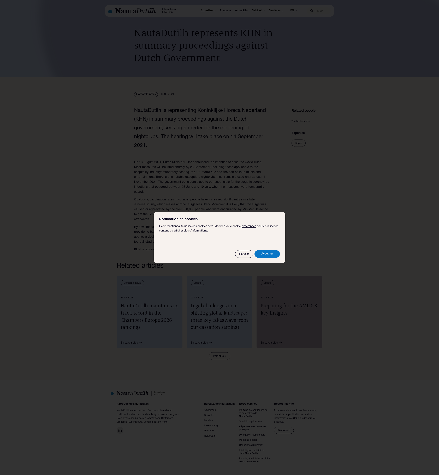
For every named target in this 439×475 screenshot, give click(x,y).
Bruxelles (209, 415)
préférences (248, 226)
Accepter (267, 254)
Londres (208, 420)
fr (292, 10)
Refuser (244, 254)
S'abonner (284, 430)
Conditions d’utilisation (251, 445)
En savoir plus (129, 343)
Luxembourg (211, 426)
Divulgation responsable (252, 435)
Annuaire (225, 10)
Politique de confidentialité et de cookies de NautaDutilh (253, 413)
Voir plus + (219, 356)
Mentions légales (248, 440)
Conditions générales (250, 421)
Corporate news (146, 94)
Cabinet (257, 10)
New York (209, 431)
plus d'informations (195, 231)
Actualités (241, 10)
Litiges (298, 143)
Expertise (207, 10)
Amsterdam (210, 410)
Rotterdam (210, 436)
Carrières (275, 10)
